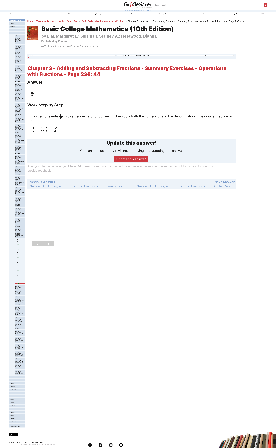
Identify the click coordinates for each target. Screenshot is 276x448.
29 (17, 244)
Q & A (41, 14)
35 (17, 260)
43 (17, 280)
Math (61, 21)
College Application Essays (168, 14)
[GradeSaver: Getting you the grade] (138, 5)
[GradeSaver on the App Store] (13, 434)
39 (17, 270)
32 (17, 252)
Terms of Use (35, 442)
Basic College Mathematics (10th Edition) (103, 21)
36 (17, 262)
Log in (263, 14)
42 (17, 278)
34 (17, 257)
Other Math (72, 21)
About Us (21, 442)
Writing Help (234, 14)
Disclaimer (41, 442)
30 (17, 247)
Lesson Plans (67, 14)
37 (17, 265)
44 (17, 283)
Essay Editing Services (99, 14)
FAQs (16, 442)
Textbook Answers (204, 14)
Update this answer (131, 159)
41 (17, 275)
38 (17, 267)
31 (17, 249)
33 (17, 254)
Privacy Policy (27, 442)
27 (17, 239)
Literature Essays (133, 14)
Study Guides (14, 14)
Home (30, 21)
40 (17, 273)
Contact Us (11, 442)
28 (17, 241)
